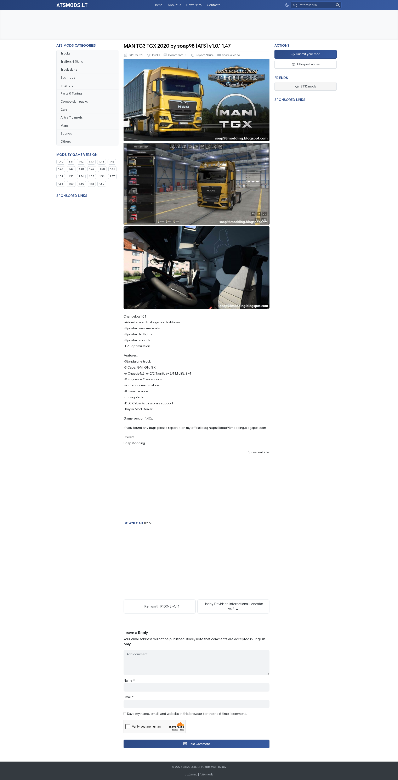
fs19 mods (206, 774)
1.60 (81, 184)
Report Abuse (205, 55)
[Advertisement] (199, 25)
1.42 (81, 161)
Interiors (67, 85)
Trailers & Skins (72, 61)
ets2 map (191, 774)
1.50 (102, 169)
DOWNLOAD (133, 523)
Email (128, 697)
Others (66, 141)
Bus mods (68, 77)
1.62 (101, 184)
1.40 (60, 161)
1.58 (60, 184)
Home (158, 5)
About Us (174, 5)
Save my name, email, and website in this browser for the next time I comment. (187, 714)
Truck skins (69, 70)
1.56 (102, 176)
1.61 (92, 184)
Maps (65, 125)
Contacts (213, 5)
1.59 (71, 184)
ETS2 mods (308, 86)
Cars (64, 110)
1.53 (71, 176)
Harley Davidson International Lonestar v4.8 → (233, 606)
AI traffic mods (72, 117)
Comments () (177, 55)
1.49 (91, 169)
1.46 (60, 169)
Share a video (231, 55)
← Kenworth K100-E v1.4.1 (159, 606)
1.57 (112, 176)
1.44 (101, 161)
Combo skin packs (74, 101)
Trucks (65, 53)
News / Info (194, 5)
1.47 (71, 169)
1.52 (60, 176)
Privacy (221, 767)
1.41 (71, 161)
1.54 (81, 176)
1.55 (91, 176)
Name (129, 681)
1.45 (111, 161)
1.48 (81, 169)
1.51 (112, 169)
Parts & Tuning (71, 93)
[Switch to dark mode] (287, 5)
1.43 (91, 161)
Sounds (66, 133)
